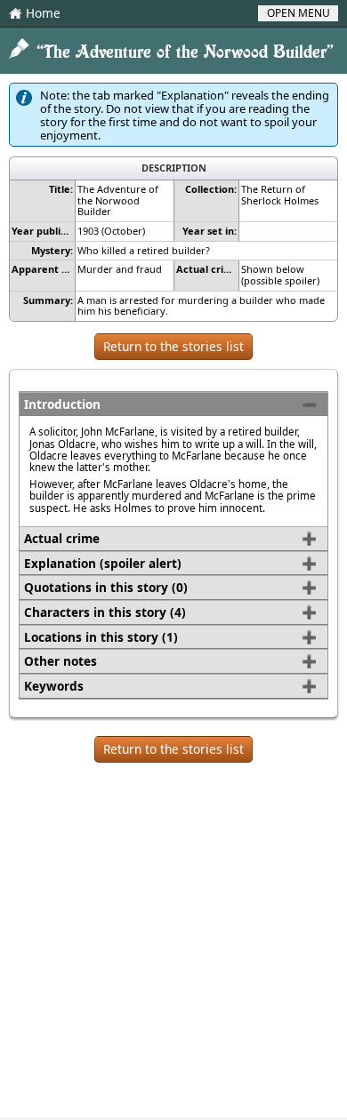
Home (35, 13)
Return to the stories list (173, 346)
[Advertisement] (173, 944)
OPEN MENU (298, 12)
